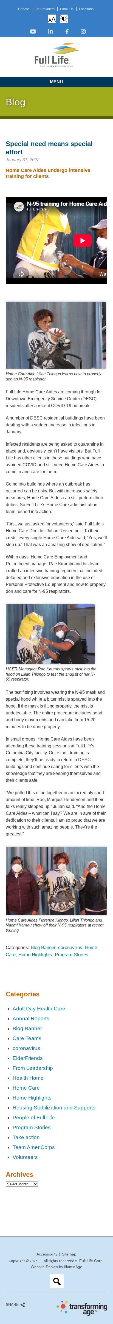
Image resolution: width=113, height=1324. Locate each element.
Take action (26, 1137)
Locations (86, 9)
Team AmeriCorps (34, 1147)
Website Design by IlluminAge (56, 1267)
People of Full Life (34, 1117)
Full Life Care (91, 1261)
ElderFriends (28, 1058)
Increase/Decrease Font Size (52, 19)
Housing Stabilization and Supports (54, 1108)
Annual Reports (31, 1018)
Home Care (26, 1088)
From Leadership (33, 1068)
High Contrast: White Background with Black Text (64, 19)
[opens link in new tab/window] (33, 32)
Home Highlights (35, 954)
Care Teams (27, 1038)
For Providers (45, 9)
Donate (23, 9)
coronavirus (70, 947)
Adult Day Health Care (39, 1008)
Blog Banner (43, 947)
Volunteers (25, 1157)
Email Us (67, 9)
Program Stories (71, 954)
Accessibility (46, 1254)
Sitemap (69, 1254)
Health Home (28, 1078)
